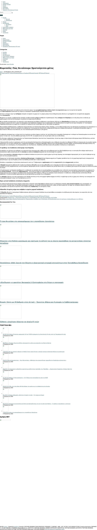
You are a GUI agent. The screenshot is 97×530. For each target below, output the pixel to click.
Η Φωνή (5, 526)
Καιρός (4, 6)
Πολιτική (8, 19)
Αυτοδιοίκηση (6, 23)
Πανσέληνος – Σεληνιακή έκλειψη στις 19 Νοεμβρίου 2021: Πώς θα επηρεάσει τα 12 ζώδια (32, 197)
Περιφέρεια (8, 24)
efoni (1, 71)
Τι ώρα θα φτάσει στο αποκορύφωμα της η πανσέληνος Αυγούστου (27, 221)
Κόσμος (4, 21)
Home (8, 64)
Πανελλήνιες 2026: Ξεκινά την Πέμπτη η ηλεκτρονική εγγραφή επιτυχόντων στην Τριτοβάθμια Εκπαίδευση (44, 263)
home (4, 1)
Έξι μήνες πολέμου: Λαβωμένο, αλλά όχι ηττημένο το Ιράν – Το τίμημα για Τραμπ (23, 395)
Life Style (5, 30)
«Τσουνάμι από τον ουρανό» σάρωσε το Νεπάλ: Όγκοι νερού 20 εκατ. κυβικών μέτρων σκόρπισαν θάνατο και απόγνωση (33, 351)
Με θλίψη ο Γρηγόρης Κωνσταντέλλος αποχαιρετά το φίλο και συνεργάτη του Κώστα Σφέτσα (27, 343)
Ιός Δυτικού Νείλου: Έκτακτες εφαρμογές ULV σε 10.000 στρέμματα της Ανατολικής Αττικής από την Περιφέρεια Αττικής (34, 334)
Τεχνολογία (5, 32)
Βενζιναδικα (5, 8)
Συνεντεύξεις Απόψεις (8, 27)
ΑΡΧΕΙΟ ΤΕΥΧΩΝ (6, 4)
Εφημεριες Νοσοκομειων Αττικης (10, 10)
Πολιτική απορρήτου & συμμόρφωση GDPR (54, 529)
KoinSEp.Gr (16, 526)
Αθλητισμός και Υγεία (8, 28)
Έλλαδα (4, 17)
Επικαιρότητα (9, 20)
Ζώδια (4, 31)
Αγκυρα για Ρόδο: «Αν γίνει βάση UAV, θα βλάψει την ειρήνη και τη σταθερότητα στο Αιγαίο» (26, 386)
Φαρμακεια (5, 7)
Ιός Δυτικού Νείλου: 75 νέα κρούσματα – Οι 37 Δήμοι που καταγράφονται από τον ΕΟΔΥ (25, 377)
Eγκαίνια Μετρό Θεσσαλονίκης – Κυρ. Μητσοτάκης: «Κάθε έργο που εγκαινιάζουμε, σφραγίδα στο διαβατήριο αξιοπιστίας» (34, 360)
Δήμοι (7, 26)
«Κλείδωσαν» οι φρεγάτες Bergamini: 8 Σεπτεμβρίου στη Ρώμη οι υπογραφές (32, 282)
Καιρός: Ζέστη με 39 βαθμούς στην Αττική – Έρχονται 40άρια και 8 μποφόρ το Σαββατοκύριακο (39, 302)
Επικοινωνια (6, 3)
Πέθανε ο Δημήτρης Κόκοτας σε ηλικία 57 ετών (19, 322)
